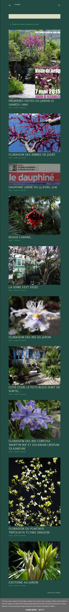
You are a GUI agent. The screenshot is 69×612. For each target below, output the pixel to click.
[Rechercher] (59, 5)
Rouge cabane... (21, 237)
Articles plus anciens (53, 592)
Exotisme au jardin (23, 582)
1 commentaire (17, 240)
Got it (41, 610)
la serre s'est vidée (23, 287)
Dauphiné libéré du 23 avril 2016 (33, 187)
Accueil (17, 4)
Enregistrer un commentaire (20, 107)
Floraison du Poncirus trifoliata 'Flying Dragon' (29, 530)
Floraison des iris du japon (30, 337)
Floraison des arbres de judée (32, 154)
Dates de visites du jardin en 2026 (25, 24)
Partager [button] (10, 107)
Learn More (31, 610)
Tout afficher (55, 16)
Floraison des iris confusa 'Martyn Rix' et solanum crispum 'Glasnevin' (34, 444)
